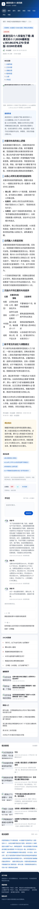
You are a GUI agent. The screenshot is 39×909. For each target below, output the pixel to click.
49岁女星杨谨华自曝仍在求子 (13, 656)
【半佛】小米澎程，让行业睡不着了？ (16, 665)
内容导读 (9, 64)
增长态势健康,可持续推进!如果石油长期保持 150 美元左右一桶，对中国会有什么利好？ (19, 849)
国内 (14, 10)
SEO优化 (30, 852)
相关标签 (9, 73)
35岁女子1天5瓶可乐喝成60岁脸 (13, 735)
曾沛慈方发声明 (15, 892)
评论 (4, 15)
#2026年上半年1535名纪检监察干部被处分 (16, 462)
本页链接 (24, 487)
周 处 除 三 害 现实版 (9, 730)
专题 (9, 15)
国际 (19, 10)
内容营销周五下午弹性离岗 (10, 840)
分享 (7, 76)
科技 (29, 10)
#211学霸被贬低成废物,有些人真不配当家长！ (17, 470)
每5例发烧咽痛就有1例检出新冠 (16, 852)
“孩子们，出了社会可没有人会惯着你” (16, 642)
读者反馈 (9, 70)
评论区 (8, 79)
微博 (12, 487)
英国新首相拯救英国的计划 (12, 652)
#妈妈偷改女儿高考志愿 (10, 466)
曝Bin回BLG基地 (9, 647)
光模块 (23, 892)
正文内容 (9, 67)
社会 (34, 10)
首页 (4, 10)
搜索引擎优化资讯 (17, 861)
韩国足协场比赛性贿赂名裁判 (13, 661)
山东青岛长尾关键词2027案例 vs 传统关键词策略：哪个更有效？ (19, 718)
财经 (24, 10)
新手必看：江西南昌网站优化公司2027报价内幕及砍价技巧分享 (19, 711)
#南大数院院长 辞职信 (10, 458)
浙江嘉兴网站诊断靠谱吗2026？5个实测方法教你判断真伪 (19, 725)
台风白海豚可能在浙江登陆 (16, 843)
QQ (18, 487)
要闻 (9, 10)
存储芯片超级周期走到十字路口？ (17, 21)
